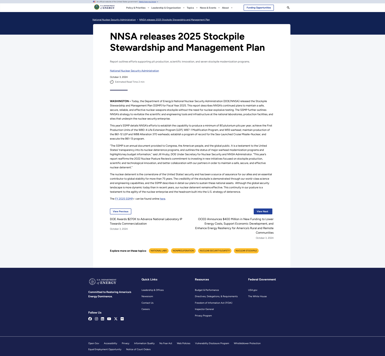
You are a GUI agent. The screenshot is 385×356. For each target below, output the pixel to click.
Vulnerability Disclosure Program (212, 343)
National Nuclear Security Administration (134, 70)
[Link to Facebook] (90, 319)
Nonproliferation (183, 250)
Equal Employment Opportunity (104, 349)
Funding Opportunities (259, 7)
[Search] (288, 8)
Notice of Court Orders (138, 349)
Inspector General (204, 309)
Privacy (125, 343)
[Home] (104, 8)
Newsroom (147, 296)
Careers (146, 309)
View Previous (119, 211)
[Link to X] (116, 319)
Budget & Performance (207, 290)
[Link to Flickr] (122, 319)
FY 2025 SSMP (124, 198)
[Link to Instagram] (96, 319)
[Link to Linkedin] (102, 319)
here (162, 198)
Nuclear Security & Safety (215, 250)
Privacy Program (203, 315)
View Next (261, 211)
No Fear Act (165, 343)
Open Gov (93, 343)
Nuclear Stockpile (246, 250)
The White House (257, 296)
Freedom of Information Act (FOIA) (213, 302)
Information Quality (144, 343)
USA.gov (252, 290)
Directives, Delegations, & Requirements (216, 296)
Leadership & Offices (153, 290)
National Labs (159, 250)
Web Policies (183, 343)
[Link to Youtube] (109, 319)
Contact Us (147, 302)
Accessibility (110, 343)
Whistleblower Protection (247, 343)
